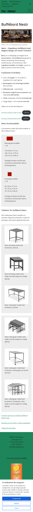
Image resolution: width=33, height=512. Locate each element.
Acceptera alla (16, 498)
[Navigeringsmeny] (30, 10)
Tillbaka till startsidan (8, 428)
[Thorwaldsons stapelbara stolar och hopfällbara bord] (8, 10)
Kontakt (4, 1)
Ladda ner (26, 112)
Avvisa (16, 508)
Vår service (5, 4)
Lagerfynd (14, 4)
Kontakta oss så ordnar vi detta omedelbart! (15, 423)
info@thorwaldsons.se (16, 447)
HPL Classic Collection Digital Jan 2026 (11, 118)
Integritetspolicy (7, 6)
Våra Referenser (15, 1)
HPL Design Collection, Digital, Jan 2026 (11, 112)
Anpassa (16, 503)
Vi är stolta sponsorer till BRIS (16, 458)
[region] (16, 496)
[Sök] (30, 4)
